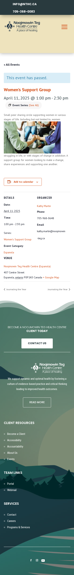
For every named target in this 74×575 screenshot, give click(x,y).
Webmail (12, 490)
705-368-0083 (24, 12)
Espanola (9, 252)
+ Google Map (51, 277)
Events (11, 459)
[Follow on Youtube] (43, 560)
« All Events (12, 64)
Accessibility (14, 440)
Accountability (15, 446)
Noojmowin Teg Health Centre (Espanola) (27, 266)
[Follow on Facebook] (31, 560)
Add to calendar (23, 181)
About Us (12, 453)
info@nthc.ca (25, 4)
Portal (10, 483)
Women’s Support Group (17, 239)
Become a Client (16, 434)
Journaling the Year (16, 289)
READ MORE (37, 402)
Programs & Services (18, 527)
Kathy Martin (44, 206)
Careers (11, 521)
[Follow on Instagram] (37, 560)
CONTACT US (37, 343)
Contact (11, 514)
